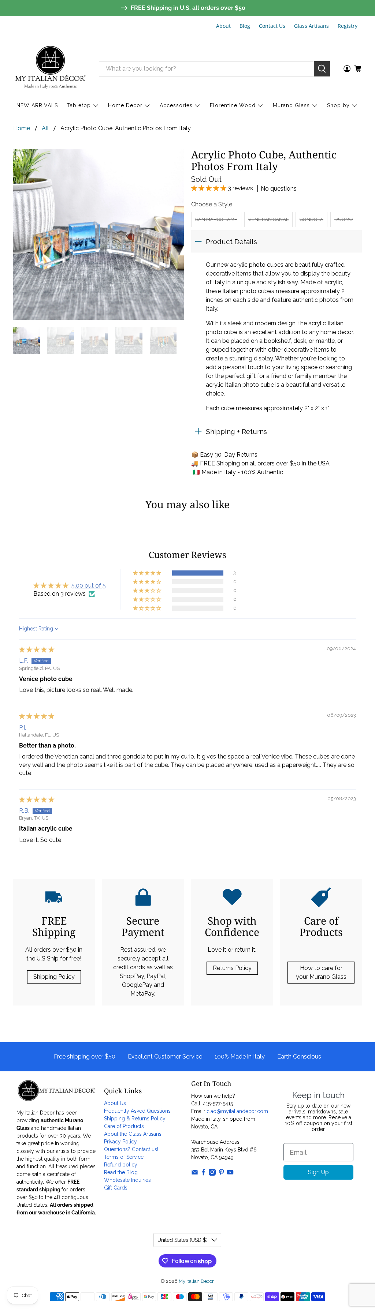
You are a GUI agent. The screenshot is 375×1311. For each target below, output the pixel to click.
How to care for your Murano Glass (321, 972)
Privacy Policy (120, 1142)
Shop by (338, 105)
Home (21, 128)
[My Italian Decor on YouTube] (230, 1174)
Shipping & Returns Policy (135, 1118)
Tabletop (79, 105)
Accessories (176, 105)
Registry (347, 25)
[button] (209, 188)
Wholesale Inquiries (127, 1180)
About (223, 25)
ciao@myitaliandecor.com (237, 1111)
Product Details (231, 241)
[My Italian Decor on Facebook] (203, 1174)
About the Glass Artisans (132, 1134)
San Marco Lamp (216, 219)
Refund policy (120, 1165)
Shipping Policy (54, 976)
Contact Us (272, 25)
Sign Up (318, 1172)
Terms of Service (124, 1157)
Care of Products (124, 1126)
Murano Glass (291, 105)
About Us (115, 1103)
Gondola (311, 219)
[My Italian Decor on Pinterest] (221, 1174)
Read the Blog (121, 1172)
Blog (245, 25)
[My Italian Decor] (50, 68)
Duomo (343, 219)
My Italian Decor (196, 1281)
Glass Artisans (311, 25)
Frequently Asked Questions (137, 1111)
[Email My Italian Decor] (194, 1174)
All (45, 128)
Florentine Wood (233, 105)
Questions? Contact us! (131, 1149)
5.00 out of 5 (88, 585)
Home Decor (125, 105)
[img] (36, 649)
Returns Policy (232, 967)
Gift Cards (115, 1188)
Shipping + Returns (236, 431)
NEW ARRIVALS (37, 105)
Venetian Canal (268, 219)
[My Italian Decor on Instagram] (212, 1174)
